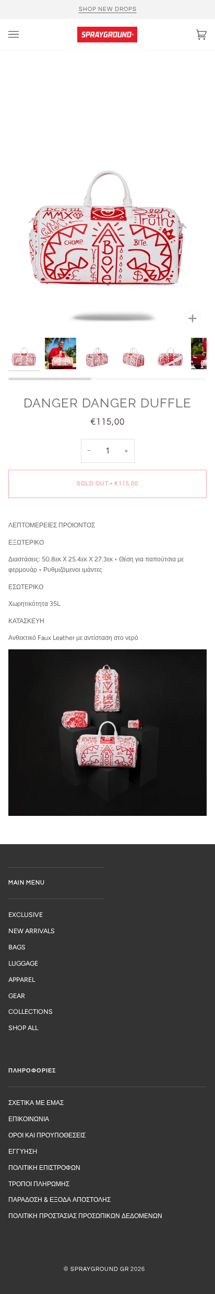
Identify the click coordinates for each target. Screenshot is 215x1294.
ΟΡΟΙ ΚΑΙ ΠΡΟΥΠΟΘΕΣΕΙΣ (47, 1135)
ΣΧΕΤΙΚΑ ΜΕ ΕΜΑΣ (36, 1103)
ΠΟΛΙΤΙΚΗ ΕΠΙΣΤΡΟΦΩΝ (44, 1167)
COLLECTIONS (30, 1011)
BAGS (17, 947)
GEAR (16, 996)
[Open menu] (24, 34)
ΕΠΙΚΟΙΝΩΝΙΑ (28, 1119)
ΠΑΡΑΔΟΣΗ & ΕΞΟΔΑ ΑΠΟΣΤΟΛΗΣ (59, 1199)
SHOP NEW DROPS (108, 9)
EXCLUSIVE (25, 915)
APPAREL (21, 979)
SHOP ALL (23, 1028)
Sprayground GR (99, 1269)
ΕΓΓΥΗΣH (22, 1151)
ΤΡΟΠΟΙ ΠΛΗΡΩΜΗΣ (38, 1184)
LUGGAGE (23, 963)
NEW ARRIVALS (31, 931)
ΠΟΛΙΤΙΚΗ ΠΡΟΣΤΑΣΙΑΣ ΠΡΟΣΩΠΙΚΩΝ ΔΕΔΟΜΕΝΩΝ (85, 1216)
